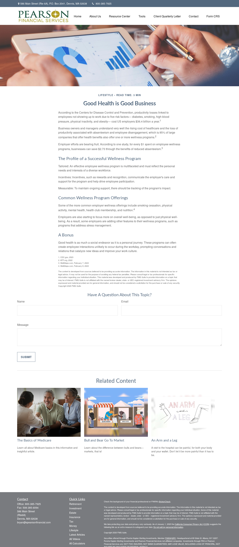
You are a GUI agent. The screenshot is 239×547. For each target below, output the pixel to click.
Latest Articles (77, 534)
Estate (72, 512)
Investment (75, 508)
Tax (71, 521)
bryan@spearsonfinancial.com (34, 522)
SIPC (173, 538)
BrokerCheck (164, 501)
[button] (77, 15)
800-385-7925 (103, 3)
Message (23, 325)
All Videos (74, 539)
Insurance (74, 517)
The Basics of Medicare (34, 440)
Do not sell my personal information (168, 527)
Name (21, 301)
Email (124, 301)
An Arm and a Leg (164, 440)
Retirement (75, 504)
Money (73, 526)
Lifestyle (73, 530)
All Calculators (77, 543)
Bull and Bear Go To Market (104, 440)
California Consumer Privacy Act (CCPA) (192, 524)
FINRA (168, 538)
